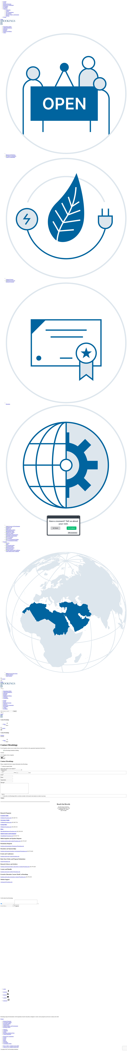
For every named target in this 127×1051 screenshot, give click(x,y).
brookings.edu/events (5, 856)
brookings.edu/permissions (6, 846)
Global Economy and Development (10, 1026)
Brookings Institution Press (8, 1033)
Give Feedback (71, 528)
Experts (4, 1)
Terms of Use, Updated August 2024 (11, 1047)
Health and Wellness (7, 31)
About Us (5, 8)
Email (2, 774)
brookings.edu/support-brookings (7, 851)
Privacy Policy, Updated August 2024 (11, 1045)
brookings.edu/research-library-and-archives (10, 866)
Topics (4, 32)
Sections (2, 735)
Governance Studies (7, 1022)
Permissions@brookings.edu (18, 846)
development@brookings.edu (21, 851)
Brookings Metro (6, 1027)
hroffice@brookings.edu (15, 871)
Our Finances (8, 13)
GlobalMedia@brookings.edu (7, 835)
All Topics (5, 697)
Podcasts (5, 1041)
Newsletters (5, 6)
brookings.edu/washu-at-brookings (8, 877)
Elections (5, 30)
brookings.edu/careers (5, 871)
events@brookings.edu (14, 856)
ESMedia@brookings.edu (6, 817)
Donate (4, 17)
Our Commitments (10, 12)
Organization (3, 780)
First (15, 772)
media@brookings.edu (16, 841)
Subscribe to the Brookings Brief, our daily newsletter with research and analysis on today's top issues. (24, 796)
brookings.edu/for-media (6, 841)
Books (4, 1040)
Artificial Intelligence (7, 27)
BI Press (7, 15)
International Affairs (7, 26)
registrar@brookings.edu (20, 877)
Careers (7, 11)
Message (3, 782)
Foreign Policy (6, 1024)
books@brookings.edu (5, 861)
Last (29, 772)
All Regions (5, 698)
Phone (2, 777)
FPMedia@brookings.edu (6, 826)
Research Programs (7, 4)
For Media (5, 7)
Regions (5, 541)
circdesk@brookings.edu (24, 866)
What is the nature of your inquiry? (8, 768)
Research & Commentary (8, 5)
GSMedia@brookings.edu (6, 822)
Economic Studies (7, 1023)
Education (5, 29)
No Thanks (55, 528)
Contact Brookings (7, 1034)
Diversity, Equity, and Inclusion (12, 14)
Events (4, 2)
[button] (63, 755)
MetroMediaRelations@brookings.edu (9, 831)
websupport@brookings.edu (6, 882)
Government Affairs (7, 1043)
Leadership (8, 10)
